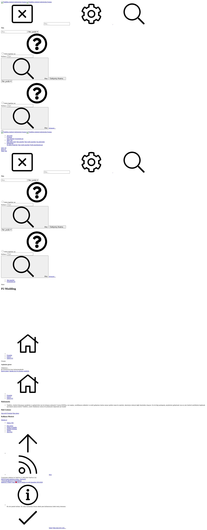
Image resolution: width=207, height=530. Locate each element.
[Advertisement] (103, 312)
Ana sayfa (4, 413)
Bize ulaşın (16, 413)
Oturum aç (4, 420)
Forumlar (9, 413)
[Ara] (91, 24)
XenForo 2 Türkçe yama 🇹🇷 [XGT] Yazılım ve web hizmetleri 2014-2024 (22, 482)
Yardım (9, 430)
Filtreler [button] (3, 361)
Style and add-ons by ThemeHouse (12, 480)
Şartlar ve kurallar (12, 427)
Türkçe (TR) (10, 423)
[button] (37, 54)
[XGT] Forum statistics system (13, 479)
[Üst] (28, 453)
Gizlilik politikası (12, 429)
